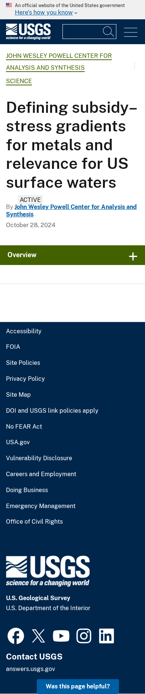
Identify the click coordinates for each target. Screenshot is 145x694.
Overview (21, 255)
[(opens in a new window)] (16, 635)
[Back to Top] (118, 667)
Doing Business (27, 490)
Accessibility (24, 331)
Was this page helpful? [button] (78, 686)
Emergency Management (40, 506)
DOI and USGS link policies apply (52, 410)
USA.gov (18, 442)
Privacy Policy (25, 379)
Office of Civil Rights (34, 521)
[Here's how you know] (72, 9)
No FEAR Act (24, 426)
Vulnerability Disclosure (39, 458)
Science (19, 81)
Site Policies (23, 363)
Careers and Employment (41, 474)
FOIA (13, 347)
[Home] (28, 38)
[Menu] (130, 32)
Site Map (18, 395)
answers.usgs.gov (30, 668)
